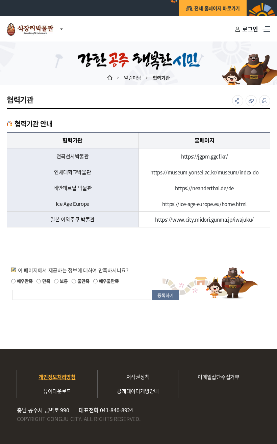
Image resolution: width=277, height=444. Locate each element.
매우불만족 (108, 281)
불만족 (82, 281)
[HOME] (109, 77)
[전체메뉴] (266, 28)
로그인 (250, 29)
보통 (63, 281)
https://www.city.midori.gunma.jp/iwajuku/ (204, 219)
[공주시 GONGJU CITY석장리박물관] (30, 28)
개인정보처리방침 (57, 376)
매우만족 (24, 281)
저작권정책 (138, 376)
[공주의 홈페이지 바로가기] (61, 25)
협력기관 (161, 77)
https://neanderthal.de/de (204, 188)
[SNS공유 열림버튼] (237, 100)
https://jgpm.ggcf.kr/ (204, 156)
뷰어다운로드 (57, 390)
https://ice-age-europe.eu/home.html (204, 203)
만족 (45, 281)
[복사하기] (251, 100)
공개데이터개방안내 (137, 390)
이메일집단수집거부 (218, 376)
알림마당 (132, 77)
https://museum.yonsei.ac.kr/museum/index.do (204, 172)
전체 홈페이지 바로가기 (217, 8)
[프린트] (264, 100)
